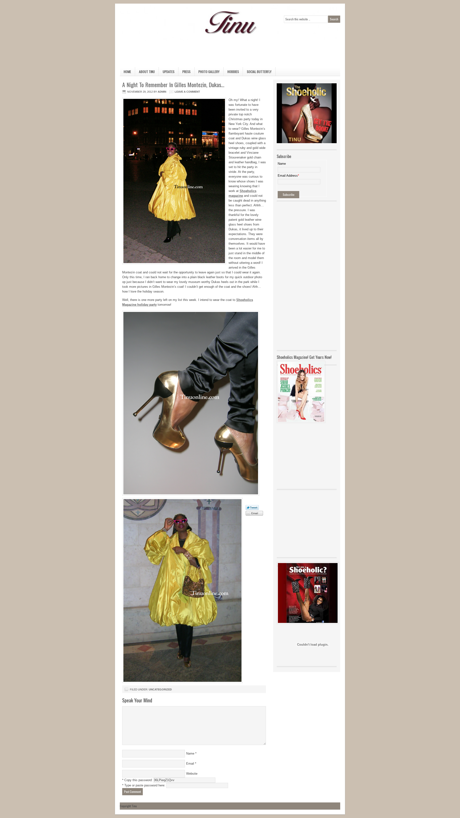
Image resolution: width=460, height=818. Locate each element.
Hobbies (231, 72)
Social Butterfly (259, 71)
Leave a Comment (187, 91)
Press (186, 71)
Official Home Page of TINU (156, 23)
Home (127, 71)
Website (191, 773)
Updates (168, 71)
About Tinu (147, 71)
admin (162, 91)
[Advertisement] (225, 51)
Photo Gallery (208, 71)
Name (190, 753)
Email (190, 763)
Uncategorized (160, 689)
